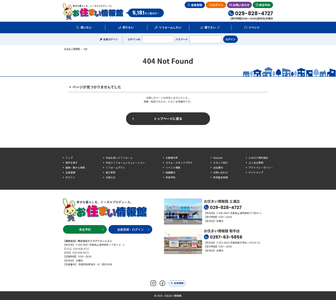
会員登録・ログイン (130, 229)
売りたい (128, 27)
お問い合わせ (241, 5)
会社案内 (218, 167)
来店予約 (264, 5)
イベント (254, 27)
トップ (69, 157)
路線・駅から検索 (75, 167)
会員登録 (196, 5)
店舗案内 (170, 172)
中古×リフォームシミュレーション (125, 162)
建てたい (210, 27)
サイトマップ (255, 172)
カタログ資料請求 (258, 157)
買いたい (86, 27)
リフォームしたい (170, 27)
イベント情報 (173, 167)
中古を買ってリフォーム (119, 157)
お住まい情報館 (93, 11)
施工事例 (110, 172)
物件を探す (71, 162)
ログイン (217, 5)
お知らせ (110, 177)
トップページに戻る (168, 118)
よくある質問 (255, 162)
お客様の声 (172, 157)
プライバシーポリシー (260, 167)
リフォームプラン (115, 167)
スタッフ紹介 (220, 162)
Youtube (218, 157)
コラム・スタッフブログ (179, 162)
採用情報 (179, 283)
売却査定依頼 (220, 177)
